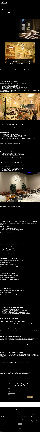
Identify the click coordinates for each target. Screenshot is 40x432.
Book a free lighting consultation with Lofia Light (18, 372)
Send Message (30, 397)
